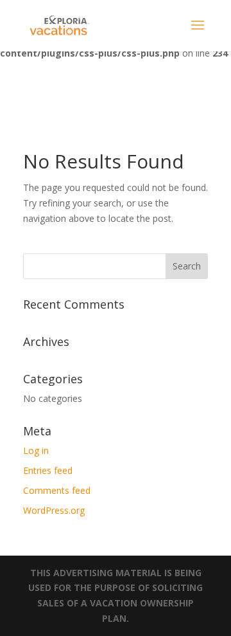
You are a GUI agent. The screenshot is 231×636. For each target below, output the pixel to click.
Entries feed (48, 470)
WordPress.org (54, 510)
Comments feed (56, 490)
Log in (36, 450)
